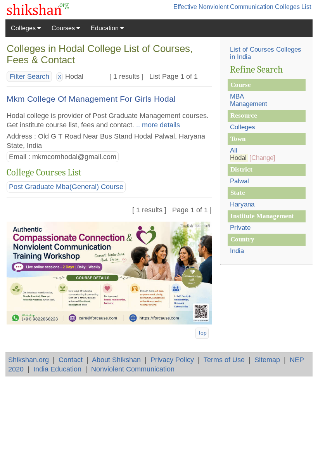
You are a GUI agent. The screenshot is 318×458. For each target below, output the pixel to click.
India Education (57, 369)
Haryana (242, 204)
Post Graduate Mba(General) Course (66, 187)
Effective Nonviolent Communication (223, 6)
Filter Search (29, 76)
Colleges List (293, 6)
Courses (64, 28)
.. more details (157, 125)
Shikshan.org (28, 360)
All (233, 150)
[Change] (262, 157)
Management (248, 104)
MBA (237, 96)
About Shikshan (116, 360)
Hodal (238, 157)
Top (202, 333)
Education (105, 28)
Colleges (24, 28)
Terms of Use (224, 360)
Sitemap (267, 360)
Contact (71, 360)
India (237, 251)
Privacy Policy (172, 360)
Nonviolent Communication (133, 369)
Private (240, 227)
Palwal (239, 181)
